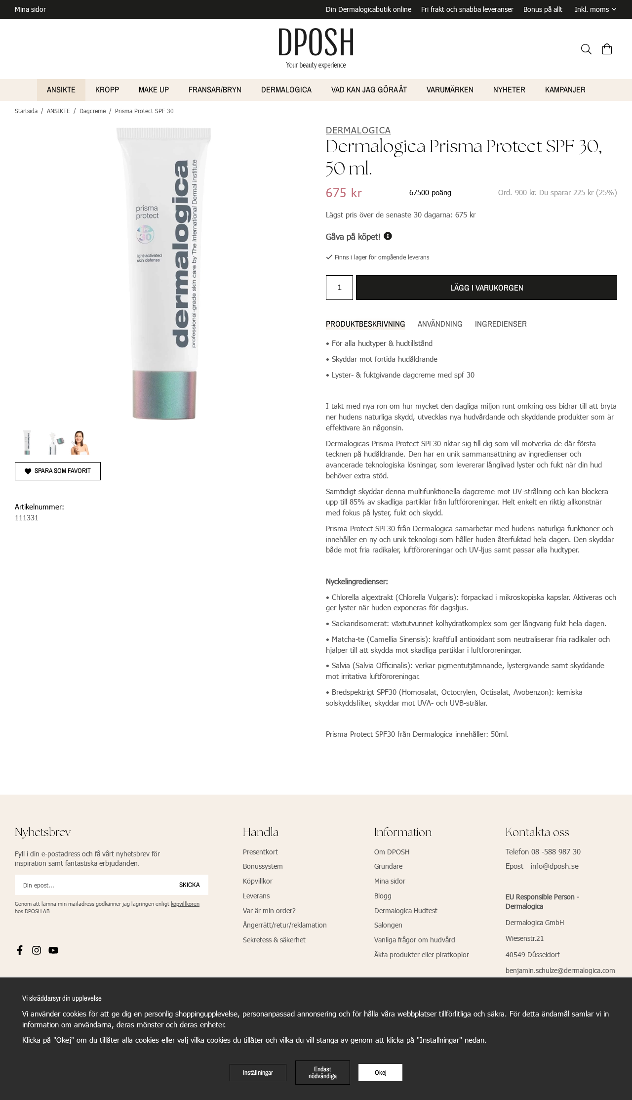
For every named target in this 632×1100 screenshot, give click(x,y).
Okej (381, 1072)
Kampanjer (565, 89)
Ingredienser (501, 323)
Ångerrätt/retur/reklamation (285, 925)
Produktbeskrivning (365, 323)
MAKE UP (154, 89)
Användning (440, 323)
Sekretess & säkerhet (274, 939)
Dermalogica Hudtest (405, 910)
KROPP (107, 89)
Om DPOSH (391, 851)
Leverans (256, 895)
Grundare (388, 866)
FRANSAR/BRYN (215, 89)
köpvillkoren (185, 903)
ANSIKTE (61, 89)
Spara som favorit (61, 470)
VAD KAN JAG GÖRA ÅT (369, 89)
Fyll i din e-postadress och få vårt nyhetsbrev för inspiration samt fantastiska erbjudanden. (87, 858)
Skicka (189, 884)
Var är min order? (269, 910)
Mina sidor (30, 9)
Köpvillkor (258, 881)
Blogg (383, 895)
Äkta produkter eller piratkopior (421, 954)
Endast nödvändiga (323, 1072)
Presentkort (260, 851)
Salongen (388, 925)
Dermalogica (286, 89)
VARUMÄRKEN (450, 89)
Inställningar (258, 1072)
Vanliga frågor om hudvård (414, 939)
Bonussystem (263, 866)
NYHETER (509, 89)
